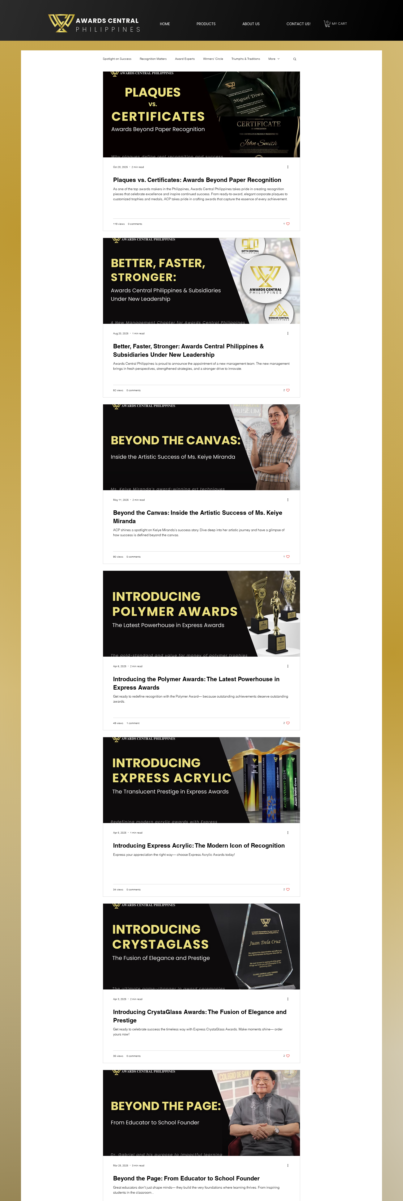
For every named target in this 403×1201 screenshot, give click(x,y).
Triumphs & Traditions (246, 59)
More (271, 59)
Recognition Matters (153, 59)
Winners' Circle (213, 59)
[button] (206, 24)
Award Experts (185, 59)
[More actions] (289, 166)
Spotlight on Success (117, 59)
